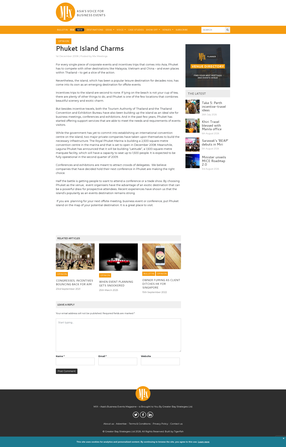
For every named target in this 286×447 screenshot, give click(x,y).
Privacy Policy (160, 423)
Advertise (121, 423)
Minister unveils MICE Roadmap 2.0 (214, 161)
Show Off (152, 29)
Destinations (95, 29)
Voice (120, 29)
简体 (72, 29)
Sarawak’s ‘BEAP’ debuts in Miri (215, 142)
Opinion (63, 41)
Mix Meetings (99, 56)
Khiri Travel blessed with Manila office (212, 125)
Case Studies (136, 29)
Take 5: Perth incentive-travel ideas (214, 106)
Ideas (108, 29)
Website (146, 356)
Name (60, 356)
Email (102, 356)
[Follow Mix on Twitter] (136, 415)
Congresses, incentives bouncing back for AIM (74, 282)
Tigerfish (179, 431)
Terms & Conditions (139, 423)
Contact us (176, 423)
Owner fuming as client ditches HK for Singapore (161, 283)
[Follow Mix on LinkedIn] (150, 415)
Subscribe (182, 29)
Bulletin (62, 29)
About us (109, 423)
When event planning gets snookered (116, 283)
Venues (167, 29)
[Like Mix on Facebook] (143, 415)
